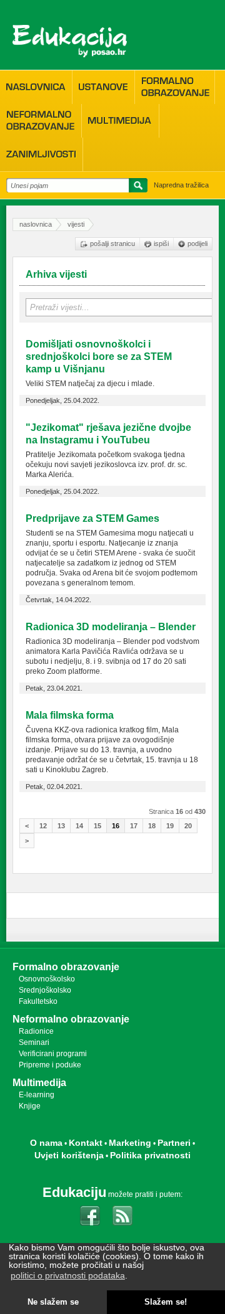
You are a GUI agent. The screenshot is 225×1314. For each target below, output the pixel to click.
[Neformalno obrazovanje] (40, 120)
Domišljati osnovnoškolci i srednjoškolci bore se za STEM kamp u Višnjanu (99, 356)
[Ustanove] (103, 87)
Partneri (174, 1143)
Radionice (36, 1031)
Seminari (34, 1042)
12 (43, 826)
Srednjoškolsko (45, 990)
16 (115, 826)
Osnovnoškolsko (47, 979)
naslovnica (35, 224)
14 (79, 826)
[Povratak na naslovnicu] (69, 41)
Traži (136, 187)
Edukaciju (74, 1192)
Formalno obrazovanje (65, 967)
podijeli (198, 243)
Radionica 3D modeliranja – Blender (111, 627)
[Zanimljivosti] (41, 154)
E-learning (36, 1094)
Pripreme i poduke (50, 1065)
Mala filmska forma (70, 715)
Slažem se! (165, 1302)
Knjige (30, 1106)
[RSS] (122, 1216)
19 (170, 826)
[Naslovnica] (36, 87)
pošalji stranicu (112, 243)
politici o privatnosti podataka (68, 1275)
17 (134, 826)
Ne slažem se (53, 1302)
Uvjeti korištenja (69, 1155)
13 (61, 826)
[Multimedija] (120, 121)
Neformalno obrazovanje (70, 1019)
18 (152, 826)
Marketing (130, 1143)
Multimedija (39, 1082)
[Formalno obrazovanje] (174, 86)
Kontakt (85, 1143)
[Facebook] (90, 1216)
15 (97, 826)
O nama (46, 1143)
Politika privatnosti (150, 1155)
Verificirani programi (53, 1053)
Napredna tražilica (181, 185)
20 (188, 826)
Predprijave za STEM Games (92, 518)
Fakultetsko (38, 1001)
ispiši (161, 243)
